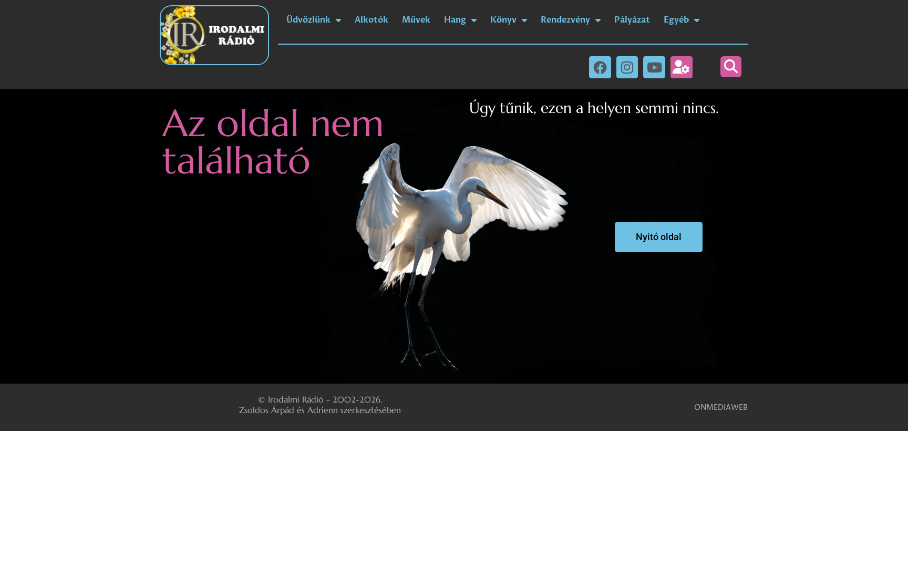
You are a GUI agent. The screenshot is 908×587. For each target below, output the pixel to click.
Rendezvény (565, 20)
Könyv (503, 20)
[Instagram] (627, 67)
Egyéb (676, 20)
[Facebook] (600, 67)
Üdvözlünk (308, 20)
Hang (455, 20)
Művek (416, 20)
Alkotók (371, 20)
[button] (730, 66)
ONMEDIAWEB (721, 408)
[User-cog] (681, 67)
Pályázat (632, 20)
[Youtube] (654, 67)
